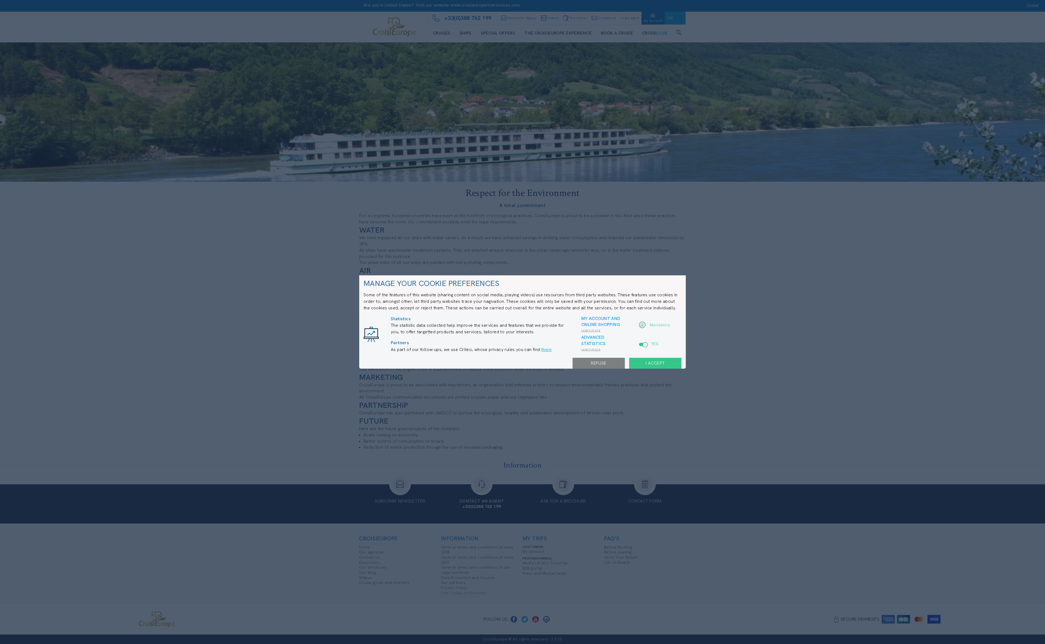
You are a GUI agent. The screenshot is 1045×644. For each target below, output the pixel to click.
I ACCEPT (655, 363)
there (546, 349)
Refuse (598, 363)
